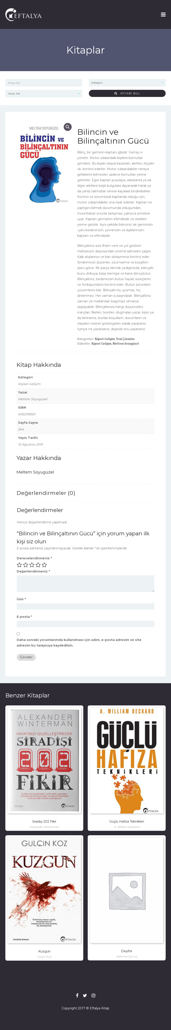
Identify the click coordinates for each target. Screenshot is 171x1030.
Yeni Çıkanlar (125, 339)
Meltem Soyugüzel (126, 343)
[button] (68, 127)
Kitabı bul (128, 93)
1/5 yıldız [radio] (19, 565)
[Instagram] (93, 995)
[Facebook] (77, 995)
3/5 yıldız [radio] (32, 565)
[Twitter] (85, 995)
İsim (21, 599)
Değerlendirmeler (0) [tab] (45, 493)
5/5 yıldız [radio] (44, 565)
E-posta (24, 617)
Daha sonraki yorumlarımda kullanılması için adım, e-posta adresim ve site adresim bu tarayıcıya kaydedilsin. (79, 642)
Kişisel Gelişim (105, 339)
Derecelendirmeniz (34, 558)
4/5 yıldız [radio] (38, 565)
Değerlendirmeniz (33, 571)
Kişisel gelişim (101, 343)
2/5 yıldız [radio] (25, 565)
